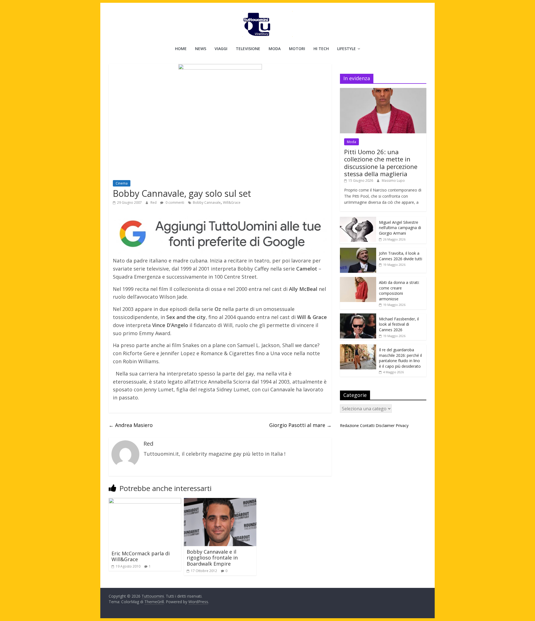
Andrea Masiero (131, 425)
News (200, 48)
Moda (275, 48)
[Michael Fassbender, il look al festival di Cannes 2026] (358, 316)
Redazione (349, 425)
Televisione (248, 48)
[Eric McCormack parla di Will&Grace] (145, 501)
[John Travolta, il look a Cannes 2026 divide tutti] (358, 250)
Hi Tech (321, 48)
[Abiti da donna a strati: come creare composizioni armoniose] (358, 280)
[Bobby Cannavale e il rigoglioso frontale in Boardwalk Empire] (220, 501)
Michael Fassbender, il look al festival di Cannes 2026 (399, 324)
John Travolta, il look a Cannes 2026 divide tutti (400, 256)
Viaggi (221, 48)
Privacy (402, 425)
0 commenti (174, 202)
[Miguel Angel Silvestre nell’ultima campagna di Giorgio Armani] (358, 219)
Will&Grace (231, 202)
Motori (297, 48)
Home (181, 48)
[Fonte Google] (220, 234)
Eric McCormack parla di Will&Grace (140, 556)
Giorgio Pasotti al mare (300, 425)
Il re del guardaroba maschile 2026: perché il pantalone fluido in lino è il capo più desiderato (400, 358)
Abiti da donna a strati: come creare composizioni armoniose (399, 290)
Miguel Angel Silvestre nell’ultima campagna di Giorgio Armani (400, 228)
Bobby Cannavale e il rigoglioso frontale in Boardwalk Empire (212, 557)
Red (153, 202)
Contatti (367, 425)
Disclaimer (385, 425)
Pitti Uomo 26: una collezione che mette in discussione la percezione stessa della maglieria (380, 163)
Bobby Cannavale (207, 202)
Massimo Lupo (393, 180)
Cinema (122, 183)
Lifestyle (346, 48)
